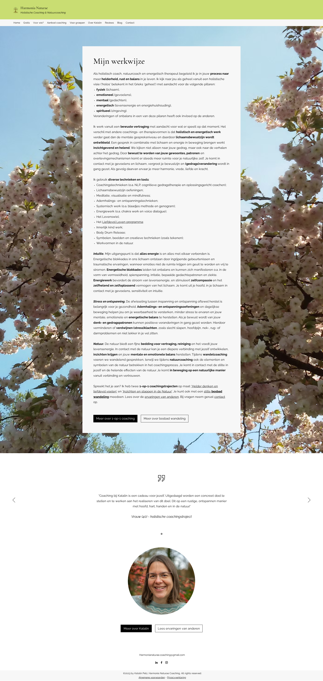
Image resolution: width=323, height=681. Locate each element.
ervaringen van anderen (162, 397)
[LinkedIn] (156, 662)
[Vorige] (14, 500)
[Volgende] (309, 500)
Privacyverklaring (176, 677)
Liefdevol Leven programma (122, 222)
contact (219, 397)
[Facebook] (161, 662)
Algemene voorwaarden (152, 677)
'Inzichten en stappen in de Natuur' (147, 391)
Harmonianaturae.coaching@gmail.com (162, 654)
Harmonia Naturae (34, 8)
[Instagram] (166, 662)
